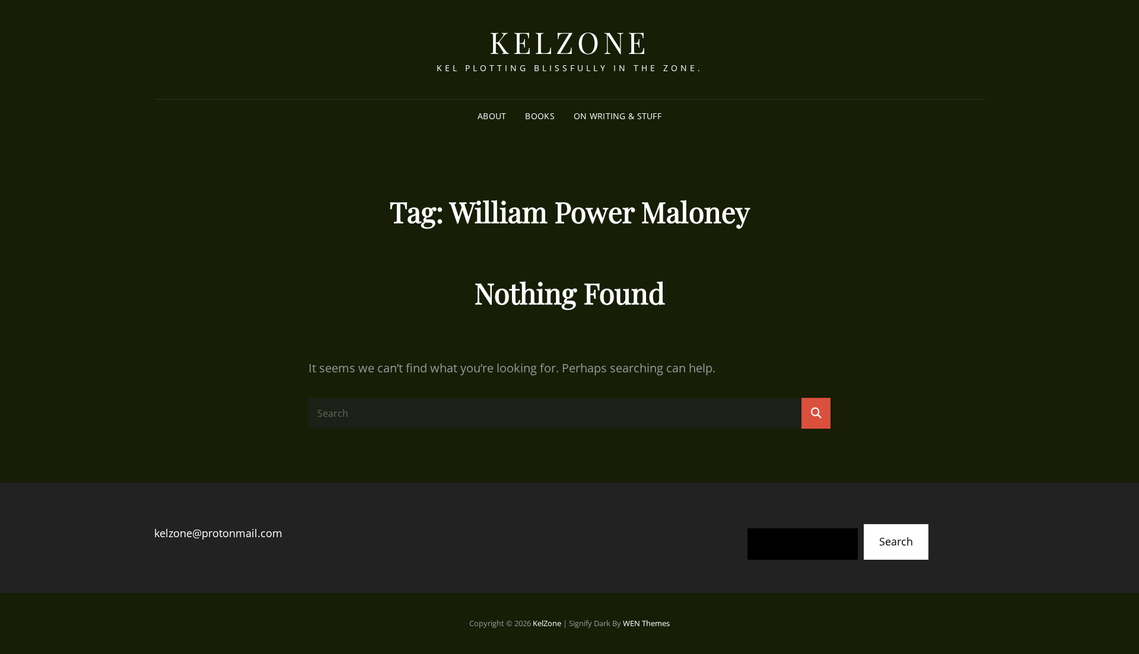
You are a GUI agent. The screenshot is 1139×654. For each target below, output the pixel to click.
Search (896, 541)
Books (539, 116)
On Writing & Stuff (617, 116)
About (492, 116)
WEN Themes (646, 623)
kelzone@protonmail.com (218, 533)
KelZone (569, 42)
